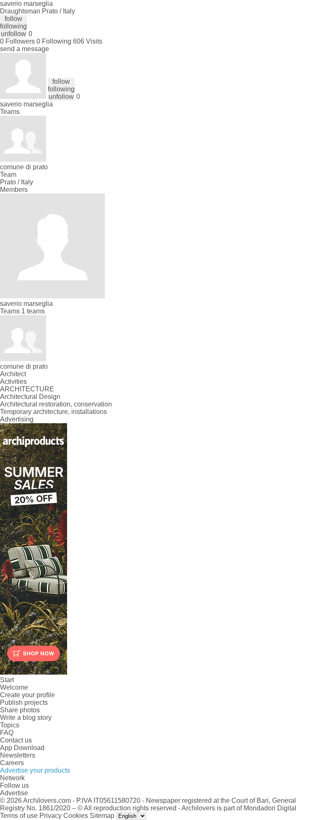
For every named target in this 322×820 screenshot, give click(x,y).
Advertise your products (35, 770)
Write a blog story (26, 717)
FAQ (6, 732)
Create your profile (27, 694)
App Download (22, 747)
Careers (12, 762)
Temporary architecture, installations (53, 411)
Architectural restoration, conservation (56, 404)
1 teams (33, 311)
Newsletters (17, 755)
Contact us (16, 740)
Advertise (14, 793)
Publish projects (24, 702)
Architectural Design (30, 396)
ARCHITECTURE (27, 389)
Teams (10, 111)
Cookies (75, 815)
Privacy (50, 815)
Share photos (20, 710)
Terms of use (19, 815)
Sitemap (102, 815)
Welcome (14, 687)
